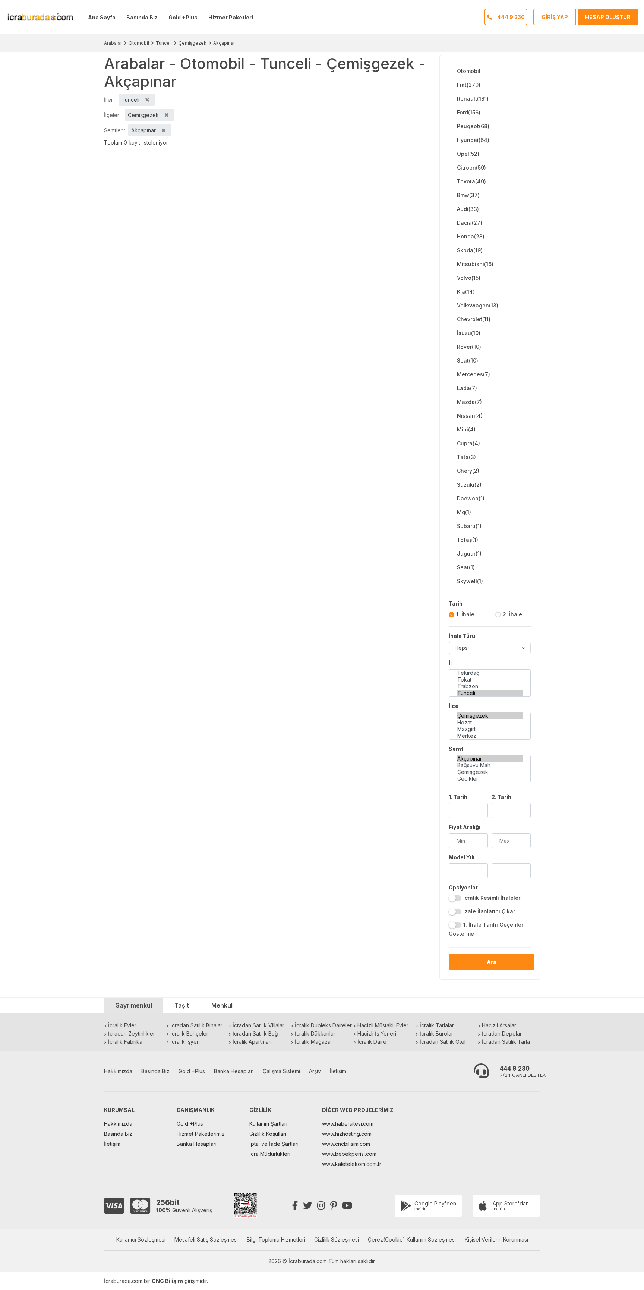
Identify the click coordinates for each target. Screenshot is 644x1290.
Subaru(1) (469, 526)
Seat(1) (466, 567)
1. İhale (465, 614)
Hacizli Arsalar (499, 1025)
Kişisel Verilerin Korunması (496, 1239)
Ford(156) (468, 112)
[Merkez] (490, 736)
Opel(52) (468, 154)
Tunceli (164, 43)
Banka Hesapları (234, 1071)
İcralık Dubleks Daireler (323, 1025)
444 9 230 (515, 1068)
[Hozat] (490, 722)
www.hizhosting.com (347, 1134)
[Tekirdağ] (490, 673)
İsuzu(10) (468, 333)
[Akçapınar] (490, 758)
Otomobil (139, 43)
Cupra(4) (468, 443)
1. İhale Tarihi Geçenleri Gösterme (487, 929)
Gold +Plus (183, 17)
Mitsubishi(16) (475, 264)
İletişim (338, 1071)
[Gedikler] (490, 778)
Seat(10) (467, 360)
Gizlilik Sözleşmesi (336, 1239)
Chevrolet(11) (473, 319)
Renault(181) (473, 98)
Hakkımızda (118, 1071)
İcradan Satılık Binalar (196, 1025)
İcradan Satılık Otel (442, 1041)
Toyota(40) (471, 181)
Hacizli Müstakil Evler (382, 1025)
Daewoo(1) (470, 498)
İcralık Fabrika (125, 1041)
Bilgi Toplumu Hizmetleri (276, 1239)
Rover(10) (469, 347)
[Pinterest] (333, 1205)
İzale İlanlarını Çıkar (489, 911)
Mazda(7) (469, 402)
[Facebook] (295, 1205)
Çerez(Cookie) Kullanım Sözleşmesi (412, 1239)
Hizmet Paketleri (230, 17)
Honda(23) (470, 236)
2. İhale (512, 614)
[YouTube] (347, 1205)
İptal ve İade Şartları (274, 1144)
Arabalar (113, 43)
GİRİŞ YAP (555, 17)
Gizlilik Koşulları (267, 1134)
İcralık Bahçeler (189, 1033)
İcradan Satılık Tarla (506, 1041)
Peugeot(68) (473, 126)
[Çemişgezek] (490, 715)
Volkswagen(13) (477, 305)
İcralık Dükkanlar (315, 1033)
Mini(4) (466, 429)
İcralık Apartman (252, 1041)
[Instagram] (321, 1205)
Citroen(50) (471, 167)
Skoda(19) (470, 250)
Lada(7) (467, 388)
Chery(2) (468, 471)
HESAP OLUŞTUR (608, 17)
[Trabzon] (490, 686)
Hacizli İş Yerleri (376, 1033)
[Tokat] (490, 679)
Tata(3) (466, 457)
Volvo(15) (468, 278)
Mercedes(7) (473, 374)
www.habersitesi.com (347, 1123)
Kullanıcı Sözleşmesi (140, 1239)
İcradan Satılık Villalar (258, 1025)
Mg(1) (464, 512)
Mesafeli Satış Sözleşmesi (206, 1239)
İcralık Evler (122, 1025)
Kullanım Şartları (268, 1123)
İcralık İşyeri (185, 1041)
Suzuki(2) (469, 484)
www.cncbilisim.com (346, 1144)
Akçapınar (224, 43)
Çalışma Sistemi (281, 1071)
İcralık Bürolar (436, 1033)
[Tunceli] (490, 693)
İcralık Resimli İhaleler (491, 898)
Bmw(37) (468, 195)
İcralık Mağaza (313, 1041)
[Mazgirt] (490, 729)
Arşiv (315, 1071)
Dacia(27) (469, 222)
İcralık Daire (371, 1041)
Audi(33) (468, 209)
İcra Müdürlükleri (269, 1154)
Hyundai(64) (473, 140)
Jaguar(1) (469, 553)
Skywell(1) (470, 581)
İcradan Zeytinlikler (131, 1033)
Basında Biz (142, 17)
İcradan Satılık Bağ (255, 1033)
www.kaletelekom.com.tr (351, 1164)
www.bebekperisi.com (349, 1154)
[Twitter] (307, 1205)
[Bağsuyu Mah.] (490, 765)
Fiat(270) (468, 85)
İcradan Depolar (502, 1033)
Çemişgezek (192, 43)
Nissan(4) (470, 415)
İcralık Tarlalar (437, 1025)
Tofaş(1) (467, 540)
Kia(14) (466, 291)
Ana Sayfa (102, 17)
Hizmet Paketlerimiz (201, 1134)
